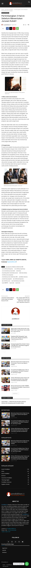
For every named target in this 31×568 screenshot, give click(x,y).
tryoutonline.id (11, 262)
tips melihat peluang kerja (18, 278)
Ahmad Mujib (4, 401)
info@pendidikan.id (11, 528)
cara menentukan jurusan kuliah (8, 270)
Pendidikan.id (4, 504)
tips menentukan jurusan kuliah (18, 280)
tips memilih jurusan (6, 280)
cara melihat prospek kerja (19, 268)
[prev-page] (2, 352)
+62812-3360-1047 (5, 531)
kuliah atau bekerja (23, 272)
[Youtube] (22, 541)
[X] (10, 28)
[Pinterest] (14, 28)
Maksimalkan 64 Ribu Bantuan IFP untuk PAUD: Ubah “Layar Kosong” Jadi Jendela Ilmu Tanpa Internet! (20, 330)
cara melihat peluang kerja (7, 268)
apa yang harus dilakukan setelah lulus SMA (14, 266)
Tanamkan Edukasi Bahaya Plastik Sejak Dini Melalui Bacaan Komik (7, 299)
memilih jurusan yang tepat (7, 274)
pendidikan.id (7, 24)
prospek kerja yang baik (7, 278)
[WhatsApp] (17, 28)
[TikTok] (15, 541)
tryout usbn (18, 282)
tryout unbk (12, 282)
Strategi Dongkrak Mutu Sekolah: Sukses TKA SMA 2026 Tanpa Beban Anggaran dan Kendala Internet (20, 345)
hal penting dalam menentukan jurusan (10, 272)
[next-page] (5, 352)
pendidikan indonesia (23, 276)
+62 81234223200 (12, 530)
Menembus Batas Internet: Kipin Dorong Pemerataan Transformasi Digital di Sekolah (20, 363)
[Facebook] (7, 28)
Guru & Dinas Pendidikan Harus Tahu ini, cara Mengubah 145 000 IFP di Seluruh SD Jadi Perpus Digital (20, 371)
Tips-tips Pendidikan (9, 9)
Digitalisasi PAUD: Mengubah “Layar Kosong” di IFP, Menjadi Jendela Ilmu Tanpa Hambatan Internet (19, 338)
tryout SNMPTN (5, 282)
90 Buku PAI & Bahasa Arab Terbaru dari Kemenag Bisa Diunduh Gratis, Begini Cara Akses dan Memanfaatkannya (20, 379)
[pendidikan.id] (2, 25)
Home (2, 9)
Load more (15, 393)
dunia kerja (18, 270)
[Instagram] (12, 541)
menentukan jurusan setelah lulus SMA (10, 276)
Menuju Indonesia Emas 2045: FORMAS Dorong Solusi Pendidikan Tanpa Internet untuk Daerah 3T (20, 387)
